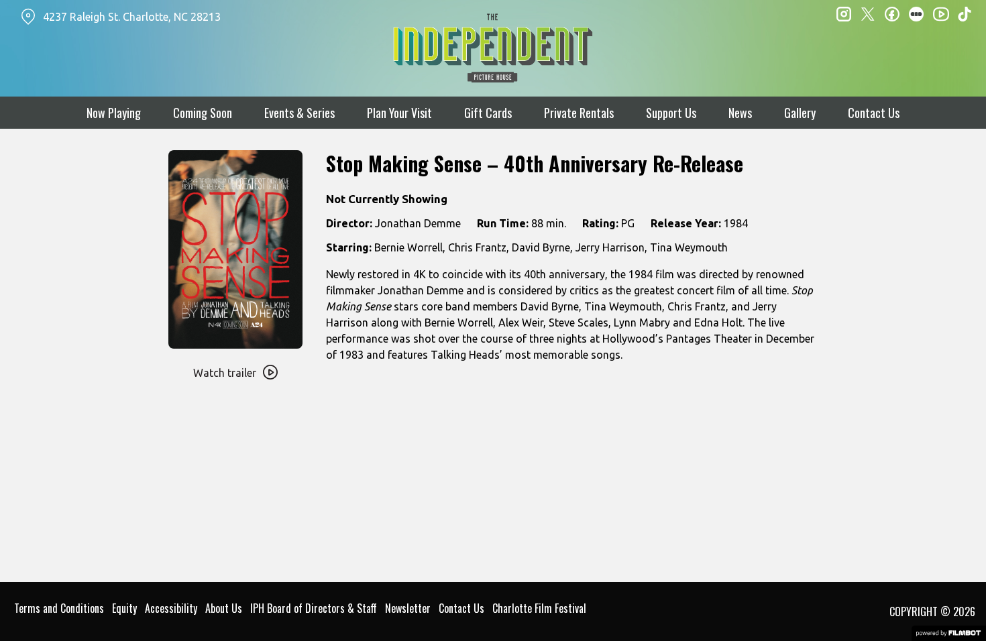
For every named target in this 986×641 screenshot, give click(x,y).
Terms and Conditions (59, 608)
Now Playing (114, 112)
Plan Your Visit (399, 112)
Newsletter (408, 608)
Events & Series (299, 112)
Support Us (671, 112)
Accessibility (171, 608)
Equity (124, 608)
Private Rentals (579, 112)
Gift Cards (488, 112)
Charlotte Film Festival (539, 608)
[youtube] (940, 13)
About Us (223, 608)
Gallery (800, 112)
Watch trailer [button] (224, 373)
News (740, 112)
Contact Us (873, 112)
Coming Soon (202, 112)
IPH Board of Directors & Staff (313, 608)
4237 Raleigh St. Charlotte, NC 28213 (132, 17)
